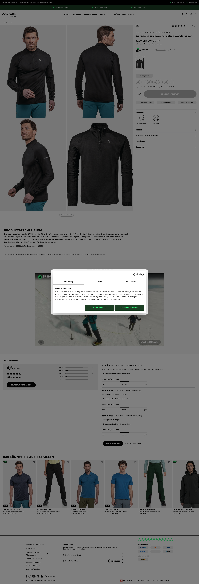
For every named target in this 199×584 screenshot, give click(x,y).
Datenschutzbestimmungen (126, 297)
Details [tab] (99, 282)
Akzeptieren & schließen (129, 307)
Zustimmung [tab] (68, 282)
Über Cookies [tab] (131, 282)
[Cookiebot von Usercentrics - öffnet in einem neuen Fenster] (135, 275)
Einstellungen (98, 307)
